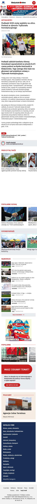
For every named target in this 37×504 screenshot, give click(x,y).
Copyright (7, 497)
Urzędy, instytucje (8, 473)
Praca (25, 488)
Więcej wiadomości (17, 314)
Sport (13, 266)
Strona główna (4, 17)
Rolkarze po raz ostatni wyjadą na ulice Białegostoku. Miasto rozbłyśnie (23, 278)
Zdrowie (5, 476)
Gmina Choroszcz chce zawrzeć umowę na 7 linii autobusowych (12, 224)
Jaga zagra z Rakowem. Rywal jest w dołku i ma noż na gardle (22, 263)
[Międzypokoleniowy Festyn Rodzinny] (13, 241)
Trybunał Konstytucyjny (7, 137)
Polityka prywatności (13, 495)
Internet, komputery (9, 440)
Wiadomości (12, 17)
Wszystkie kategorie (9, 479)
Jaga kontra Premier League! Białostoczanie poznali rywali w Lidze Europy (22, 308)
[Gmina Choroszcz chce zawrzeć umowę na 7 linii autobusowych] (14, 214)
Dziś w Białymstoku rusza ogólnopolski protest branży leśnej (13, 170)
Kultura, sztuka (7, 446)
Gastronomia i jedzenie (10, 434)
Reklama (6, 461)
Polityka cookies (25, 495)
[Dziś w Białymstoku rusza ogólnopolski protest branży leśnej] (14, 160)
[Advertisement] (18, 187)
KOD (19, 135)
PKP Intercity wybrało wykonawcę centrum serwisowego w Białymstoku (22, 271)
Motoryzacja (7, 452)
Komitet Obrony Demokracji (9, 135)
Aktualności (19, 17)
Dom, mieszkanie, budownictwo (13, 431)
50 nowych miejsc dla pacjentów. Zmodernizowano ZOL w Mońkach (21, 285)
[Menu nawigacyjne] (34, 3)
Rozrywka (6, 464)
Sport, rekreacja (8, 467)
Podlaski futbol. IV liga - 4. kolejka (21, 293)
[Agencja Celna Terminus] (18, 403)
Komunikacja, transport (10, 443)
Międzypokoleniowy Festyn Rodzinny (10, 250)
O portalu (6, 488)
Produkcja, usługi (8, 458)
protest (23, 135)
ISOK (17, 490)
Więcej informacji (8, 417)
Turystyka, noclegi (9, 470)
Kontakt (31, 488)
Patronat (19, 488)
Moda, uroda (7, 449)
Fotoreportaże (7, 231)
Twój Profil (23, 490)
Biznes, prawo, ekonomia (11, 428)
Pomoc (12, 490)
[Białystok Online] (18, 3)
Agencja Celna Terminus (14, 413)
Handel (5, 437)
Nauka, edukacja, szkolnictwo (12, 455)
